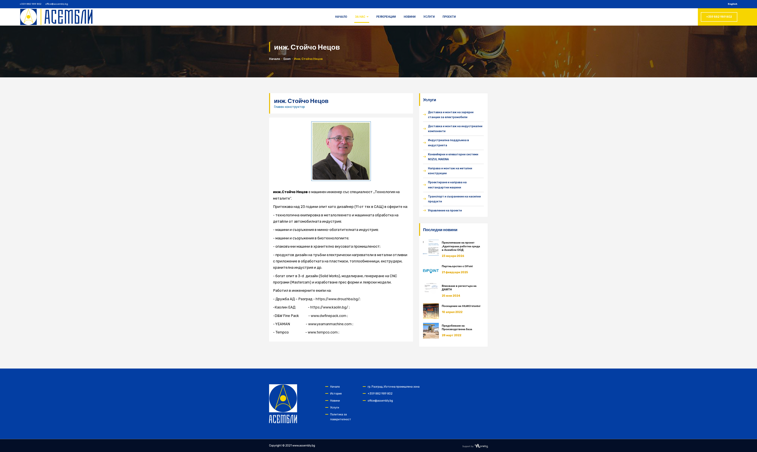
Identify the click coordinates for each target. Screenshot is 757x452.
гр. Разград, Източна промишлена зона (394, 386)
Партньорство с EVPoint (457, 266)
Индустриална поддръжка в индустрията (448, 143)
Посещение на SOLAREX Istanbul (461, 306)
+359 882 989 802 (30, 4)
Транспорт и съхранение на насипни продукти (454, 199)
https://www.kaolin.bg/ (329, 307)
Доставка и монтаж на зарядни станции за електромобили (451, 115)
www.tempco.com (323, 332)
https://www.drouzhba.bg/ (338, 299)
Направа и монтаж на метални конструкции (450, 171)
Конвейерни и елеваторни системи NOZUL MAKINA (453, 157)
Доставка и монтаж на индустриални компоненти (455, 129)
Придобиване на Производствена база (457, 327)
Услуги (429, 17)
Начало (341, 17)
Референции (386, 17)
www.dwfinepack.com (328, 316)
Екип (287, 59)
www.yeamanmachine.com (330, 324)
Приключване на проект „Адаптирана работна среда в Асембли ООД (461, 246)
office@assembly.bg (56, 4)
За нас (360, 17)
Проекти (449, 17)
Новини (410, 17)
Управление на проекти (445, 210)
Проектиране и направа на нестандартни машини (447, 185)
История (336, 393)
